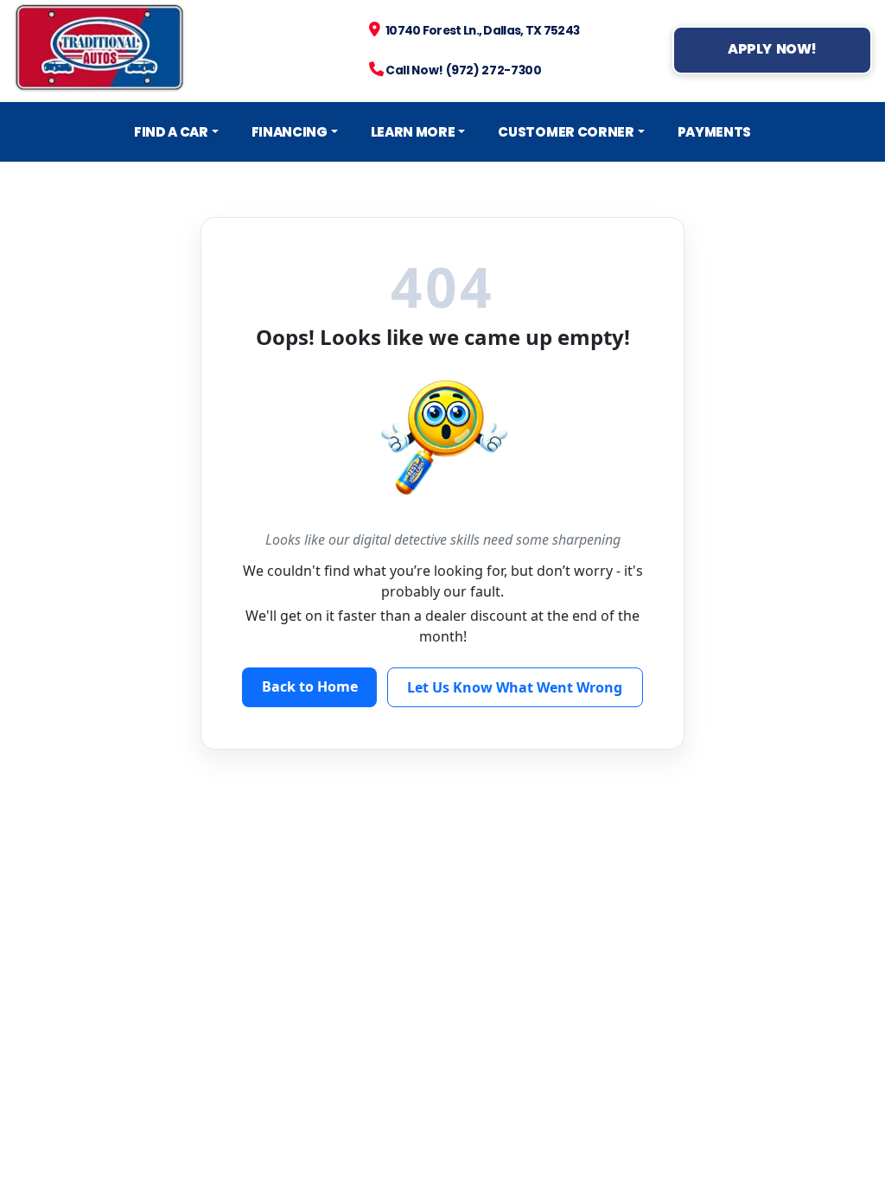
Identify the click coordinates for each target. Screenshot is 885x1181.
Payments (715, 132)
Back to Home (310, 686)
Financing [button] (289, 132)
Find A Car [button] (171, 132)
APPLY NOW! (772, 49)
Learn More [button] (413, 132)
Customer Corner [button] (566, 132)
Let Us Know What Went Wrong (514, 687)
